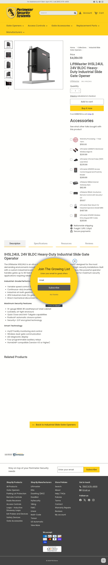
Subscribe (54, 287)
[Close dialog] (75, 261)
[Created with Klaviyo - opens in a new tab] (54, 305)
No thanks (54, 294)
